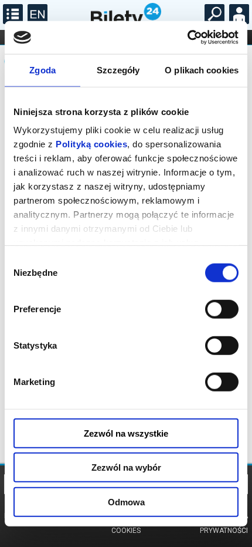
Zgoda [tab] (42, 70)
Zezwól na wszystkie (126, 433)
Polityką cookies (91, 144)
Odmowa (126, 502)
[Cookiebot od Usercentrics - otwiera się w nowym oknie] (187, 37)
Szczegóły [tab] (118, 70)
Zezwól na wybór (126, 467)
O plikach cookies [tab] (202, 70)
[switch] (222, 308)
